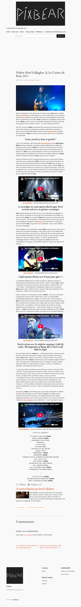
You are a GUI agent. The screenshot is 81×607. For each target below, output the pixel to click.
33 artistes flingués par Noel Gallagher (35, 488)
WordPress (16, 599)
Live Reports (37, 80)
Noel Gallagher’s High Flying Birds (36, 507)
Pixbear (29, 80)
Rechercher (61, 36)
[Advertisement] (40, 52)
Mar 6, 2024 (19, 80)
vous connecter (29, 535)
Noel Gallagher (21, 507)
